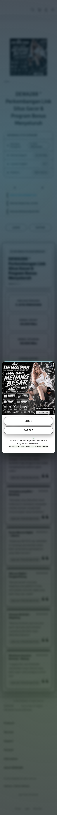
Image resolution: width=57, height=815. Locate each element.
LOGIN (29, 421)
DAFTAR (28, 430)
